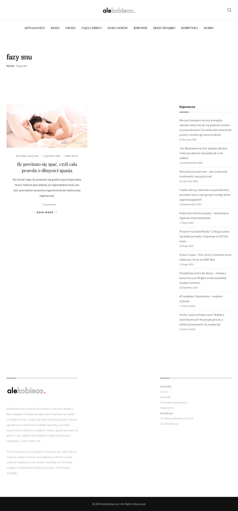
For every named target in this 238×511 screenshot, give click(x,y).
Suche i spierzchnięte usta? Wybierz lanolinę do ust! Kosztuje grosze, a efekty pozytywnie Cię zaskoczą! (201, 319)
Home (10, 66)
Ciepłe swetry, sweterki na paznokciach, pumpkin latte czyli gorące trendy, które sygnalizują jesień (205, 194)
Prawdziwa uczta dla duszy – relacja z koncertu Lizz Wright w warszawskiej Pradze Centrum (202, 278)
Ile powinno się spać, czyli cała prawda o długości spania (47, 167)
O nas (163, 391)
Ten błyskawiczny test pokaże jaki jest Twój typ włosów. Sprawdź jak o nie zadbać (203, 153)
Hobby (209, 28)
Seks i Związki (164, 28)
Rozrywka (189, 28)
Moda (55, 28)
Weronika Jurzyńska (27, 156)
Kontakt (165, 397)
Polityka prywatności (173, 402)
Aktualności (34, 28)
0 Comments (49, 204)
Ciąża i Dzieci (91, 28)
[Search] (229, 10)
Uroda (70, 28)
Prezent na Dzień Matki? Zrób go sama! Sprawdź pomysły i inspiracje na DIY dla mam (204, 236)
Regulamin (167, 408)
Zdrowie (140, 28)
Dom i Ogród (118, 28)
